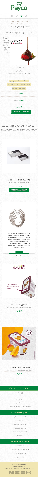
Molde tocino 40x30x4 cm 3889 (19, 180)
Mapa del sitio (20, 457)
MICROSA (23, 466)
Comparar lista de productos (20, 449)
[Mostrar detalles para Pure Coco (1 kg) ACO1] (19, 281)
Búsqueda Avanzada (20, 453)
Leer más (19, 256)
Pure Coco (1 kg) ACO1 (19, 305)
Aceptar (19, 253)
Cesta (21, 15)
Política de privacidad (20, 432)
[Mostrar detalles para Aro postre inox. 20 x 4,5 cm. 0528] (19, 218)
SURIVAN (21, 100)
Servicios (20, 435)
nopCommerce (22, 464)
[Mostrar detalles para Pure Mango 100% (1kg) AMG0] (19, 343)
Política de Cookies (20, 428)
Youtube (22, 393)
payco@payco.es (20, 403)
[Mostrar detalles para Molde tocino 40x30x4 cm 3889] (19, 156)
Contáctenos (20, 446)
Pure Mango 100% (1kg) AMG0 (19, 367)
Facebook (18, 393)
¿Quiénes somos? (20, 417)
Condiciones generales (20, 424)
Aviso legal (20, 420)
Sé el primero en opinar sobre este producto (19, 74)
